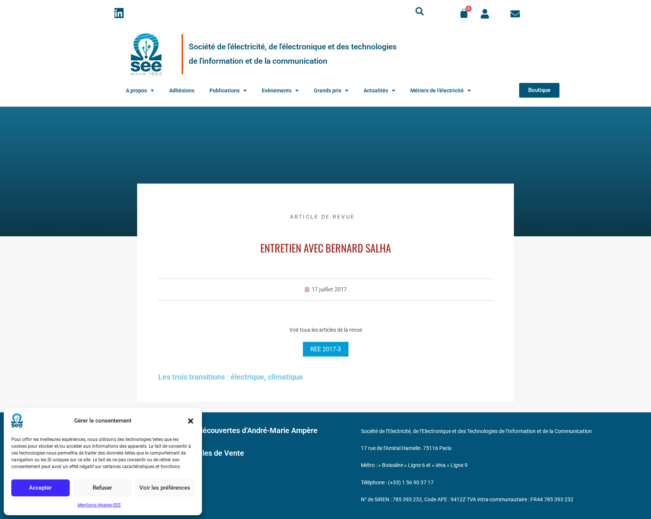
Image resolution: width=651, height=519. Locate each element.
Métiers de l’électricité (437, 90)
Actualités (376, 90)
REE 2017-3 (325, 349)
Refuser (102, 487)
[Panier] (464, 13)
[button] (190, 421)
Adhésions (181, 90)
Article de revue (322, 217)
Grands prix (327, 90)
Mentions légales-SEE (99, 505)
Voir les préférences (164, 487)
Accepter (40, 487)
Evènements (277, 90)
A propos (136, 90)
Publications (224, 90)
